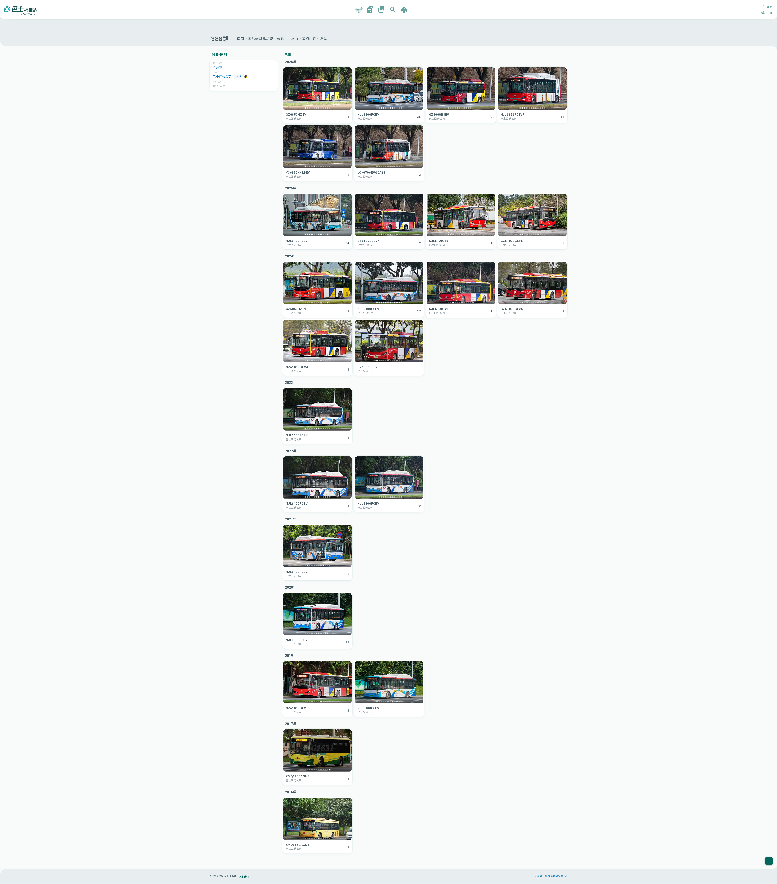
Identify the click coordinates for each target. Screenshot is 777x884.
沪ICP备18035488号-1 (555, 876)
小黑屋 (538, 876)
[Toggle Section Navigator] (769, 861)
